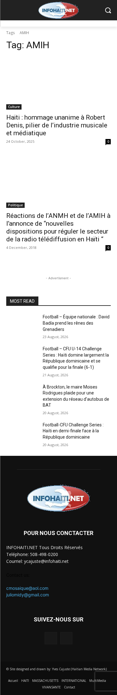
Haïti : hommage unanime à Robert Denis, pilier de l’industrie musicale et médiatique (56, 125)
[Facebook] (51, 638)
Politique (15, 205)
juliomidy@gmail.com (27, 594)
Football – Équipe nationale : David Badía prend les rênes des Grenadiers (76, 323)
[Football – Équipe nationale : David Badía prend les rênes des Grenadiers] (22, 325)
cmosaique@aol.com (27, 588)
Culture (14, 107)
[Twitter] (66, 638)
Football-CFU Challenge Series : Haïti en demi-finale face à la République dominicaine (73, 431)
